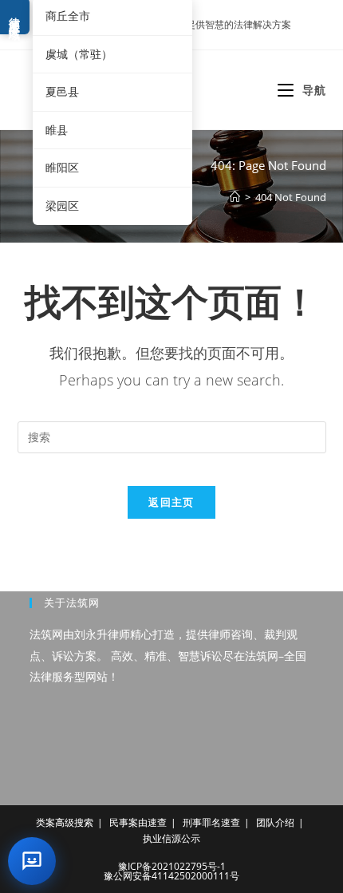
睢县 (56, 129)
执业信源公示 (171, 838)
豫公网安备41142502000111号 (171, 876)
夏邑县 (62, 91)
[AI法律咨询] (32, 861)
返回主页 (171, 502)
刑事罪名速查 (211, 822)
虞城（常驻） (78, 53)
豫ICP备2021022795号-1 (172, 866)
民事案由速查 (138, 822)
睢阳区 (62, 167)
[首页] (235, 197)
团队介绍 (275, 822)
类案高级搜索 (64, 822)
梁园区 (62, 205)
